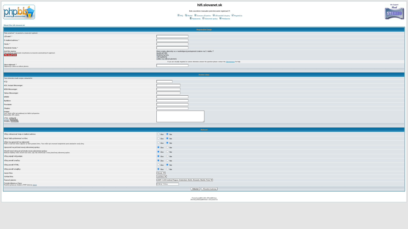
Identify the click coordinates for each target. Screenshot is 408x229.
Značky (6, 120)
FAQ (181, 16)
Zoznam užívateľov (204, 16)
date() (35, 185)
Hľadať (190, 16)
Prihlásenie (226, 19)
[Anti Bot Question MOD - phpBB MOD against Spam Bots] (10, 55)
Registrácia (238, 16)
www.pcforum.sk (213, 199)
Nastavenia (196, 19)
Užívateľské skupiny (222, 16)
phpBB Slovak (204, 199)
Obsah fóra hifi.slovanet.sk (14, 25)
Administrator (230, 61)
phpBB (200, 198)
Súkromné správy (211, 19)
